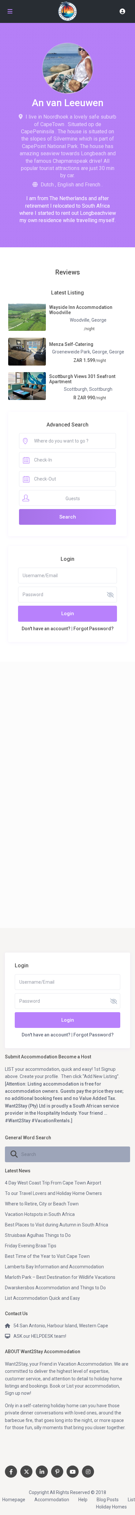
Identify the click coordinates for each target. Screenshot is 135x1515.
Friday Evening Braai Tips (30, 1245)
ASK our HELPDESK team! (39, 1336)
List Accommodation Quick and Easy (42, 1298)
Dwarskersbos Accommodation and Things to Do (55, 1287)
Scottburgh (75, 389)
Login (67, 613)
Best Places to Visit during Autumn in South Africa (56, 1224)
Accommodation (51, 1499)
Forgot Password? (93, 628)
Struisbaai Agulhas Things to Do (38, 1235)
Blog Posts (108, 1499)
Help (82, 1499)
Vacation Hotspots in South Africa (40, 1214)
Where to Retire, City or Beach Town (42, 1203)
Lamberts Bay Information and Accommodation (54, 1266)
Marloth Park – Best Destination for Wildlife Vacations (60, 1277)
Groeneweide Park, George (79, 351)
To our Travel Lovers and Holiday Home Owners (53, 1193)
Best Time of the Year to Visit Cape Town (47, 1256)
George (98, 320)
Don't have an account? (46, 628)
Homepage (13, 1499)
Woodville (79, 320)
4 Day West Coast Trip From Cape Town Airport (53, 1182)
